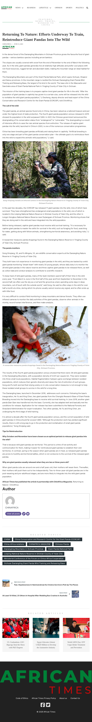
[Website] (24, 514)
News (17, 8)
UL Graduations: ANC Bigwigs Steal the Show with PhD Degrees (16, 645)
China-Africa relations (14, 544)
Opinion (58, 8)
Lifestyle (43, 8)
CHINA (7, 539)
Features (45, 19)
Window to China (46, 24)
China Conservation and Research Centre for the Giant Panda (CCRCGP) (47, 539)
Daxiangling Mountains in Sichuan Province (23, 549)
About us (63, 698)
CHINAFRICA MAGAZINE (40, 544)
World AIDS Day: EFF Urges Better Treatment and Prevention (76, 645)
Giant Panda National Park (60, 549)
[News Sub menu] (22, 8)
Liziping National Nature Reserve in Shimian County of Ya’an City (33, 554)
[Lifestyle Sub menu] (50, 8)
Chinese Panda (62, 544)
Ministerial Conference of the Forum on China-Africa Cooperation (33, 558)
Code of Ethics (22, 698)
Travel (50, 21)
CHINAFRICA (6, 44)
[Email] (28, 514)
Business (31, 8)
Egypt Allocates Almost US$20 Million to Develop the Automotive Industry (46, 645)
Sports (69, 8)
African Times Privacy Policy (44, 698)
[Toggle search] (87, 7)
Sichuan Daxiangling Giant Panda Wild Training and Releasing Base (34, 563)
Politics (80, 8)
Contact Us (75, 698)
